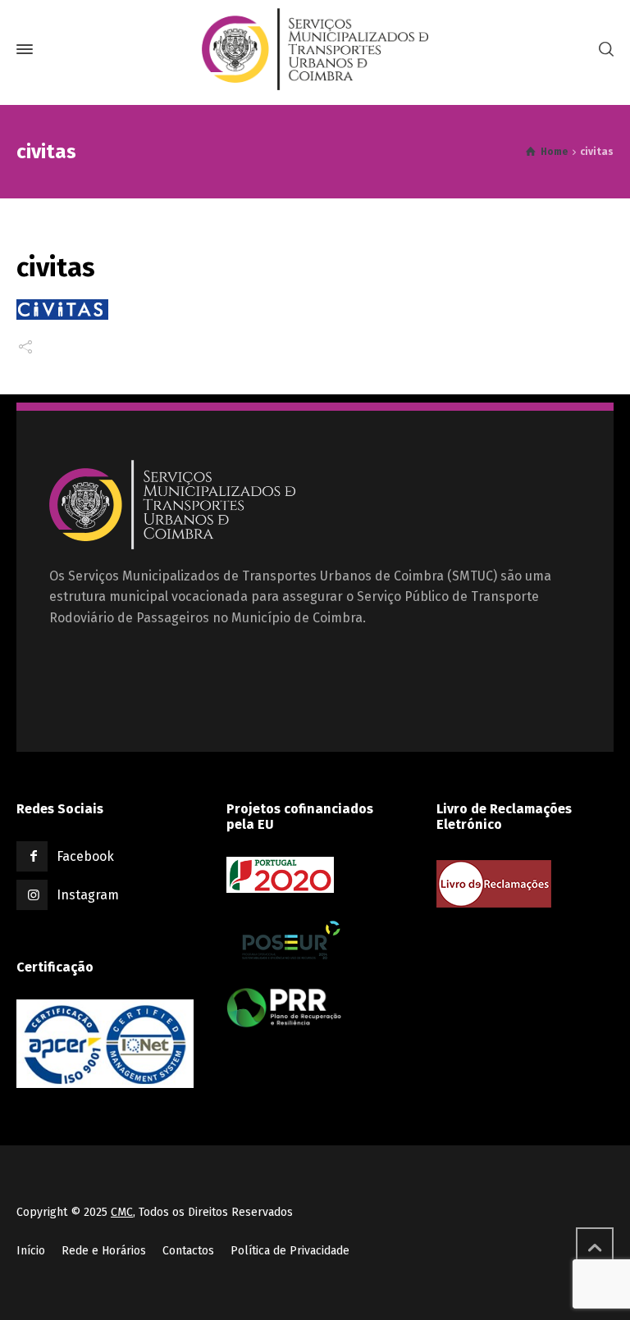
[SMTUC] (315, 49)
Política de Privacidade (290, 1251)
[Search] (603, 50)
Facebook (85, 856)
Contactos (188, 1251)
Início (30, 1251)
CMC (122, 1212)
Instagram (88, 895)
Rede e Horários (104, 1251)
